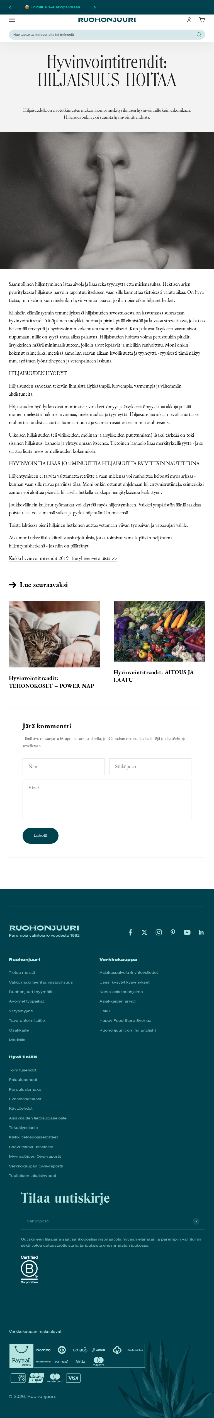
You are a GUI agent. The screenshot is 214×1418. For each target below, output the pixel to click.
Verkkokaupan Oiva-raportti (36, 1166)
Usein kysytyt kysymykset (124, 982)
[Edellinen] (10, 7)
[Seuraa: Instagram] (158, 932)
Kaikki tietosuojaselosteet (33, 1137)
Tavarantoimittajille (27, 1020)
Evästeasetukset (25, 1099)
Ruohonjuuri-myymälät (31, 991)
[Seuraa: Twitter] (144, 932)
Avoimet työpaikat (26, 1001)
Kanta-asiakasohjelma (121, 991)
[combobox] (103, 34)
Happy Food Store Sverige (125, 1020)
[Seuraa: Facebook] (130, 932)
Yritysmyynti (21, 1011)
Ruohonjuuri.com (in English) (127, 1030)
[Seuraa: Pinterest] (173, 932)
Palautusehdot (23, 1079)
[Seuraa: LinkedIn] (201, 932)
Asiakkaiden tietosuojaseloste (38, 1118)
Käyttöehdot (20, 1108)
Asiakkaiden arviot (117, 1001)
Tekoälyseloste (23, 1127)
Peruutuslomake (25, 1089)
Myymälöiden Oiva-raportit (35, 1156)
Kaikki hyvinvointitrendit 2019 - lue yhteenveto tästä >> (63, 558)
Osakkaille (19, 1030)
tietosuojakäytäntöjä (143, 738)
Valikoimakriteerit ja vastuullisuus (41, 982)
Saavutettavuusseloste (31, 1147)
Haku (104, 1011)
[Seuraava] (95, 7)
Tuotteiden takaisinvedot (32, 1175)
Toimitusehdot (22, 1070)
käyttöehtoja (175, 738)
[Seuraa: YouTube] (187, 932)
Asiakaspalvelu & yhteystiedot (128, 972)
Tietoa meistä (22, 972)
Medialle (17, 1039)
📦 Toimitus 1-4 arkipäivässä (52, 7)
